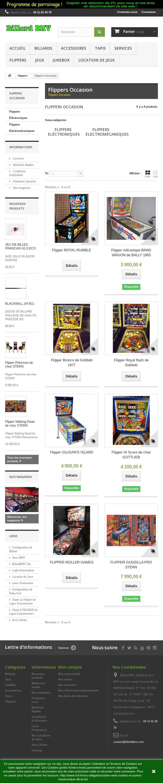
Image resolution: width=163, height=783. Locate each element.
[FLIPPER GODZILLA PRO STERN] (131, 530)
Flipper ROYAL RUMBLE (71, 250)
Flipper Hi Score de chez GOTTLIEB (131, 454)
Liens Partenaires (23, 583)
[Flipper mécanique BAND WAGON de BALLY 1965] (131, 218)
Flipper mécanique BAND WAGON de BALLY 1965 (131, 252)
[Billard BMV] (28, 30)
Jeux (39, 60)
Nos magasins (21, 187)
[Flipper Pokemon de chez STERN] (15, 347)
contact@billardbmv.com (128, 742)
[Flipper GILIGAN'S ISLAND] (71, 420)
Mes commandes (69, 674)
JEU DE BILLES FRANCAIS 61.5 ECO (20, 246)
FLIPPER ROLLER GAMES (71, 562)
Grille (147, 176)
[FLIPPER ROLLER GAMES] (71, 530)
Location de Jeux (96, 60)
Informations (20, 147)
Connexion (149, 12)
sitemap (37, 750)
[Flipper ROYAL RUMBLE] (71, 218)
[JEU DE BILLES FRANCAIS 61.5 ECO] (15, 229)
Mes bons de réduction (73, 696)
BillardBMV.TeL (21, 564)
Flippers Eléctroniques (18, 115)
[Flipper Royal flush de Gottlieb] (131, 328)
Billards (43, 48)
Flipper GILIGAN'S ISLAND (71, 452)
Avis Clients (19, 620)
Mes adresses (67, 685)
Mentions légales (23, 164)
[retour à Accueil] (10, 76)
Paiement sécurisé (24, 181)
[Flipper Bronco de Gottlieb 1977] (71, 328)
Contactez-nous (127, 12)
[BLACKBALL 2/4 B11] (15, 288)
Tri (46, 173)
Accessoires (73, 48)
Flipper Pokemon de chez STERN (19, 364)
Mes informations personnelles (78, 690)
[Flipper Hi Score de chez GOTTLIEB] (131, 420)
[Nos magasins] (22, 499)
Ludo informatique (23, 570)
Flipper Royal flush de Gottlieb (131, 362)
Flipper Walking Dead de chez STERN (19, 423)
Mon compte (70, 667)
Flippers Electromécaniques (21, 127)
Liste (155, 176)
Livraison (18, 158)
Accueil (17, 48)
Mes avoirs (65, 679)
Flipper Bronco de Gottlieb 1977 (71, 362)
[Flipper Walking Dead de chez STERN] (15, 406)
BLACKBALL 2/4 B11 (19, 303)
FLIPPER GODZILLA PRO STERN (131, 564)
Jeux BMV (18, 557)
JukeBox (61, 60)
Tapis (100, 48)
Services (123, 48)
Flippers (17, 60)
